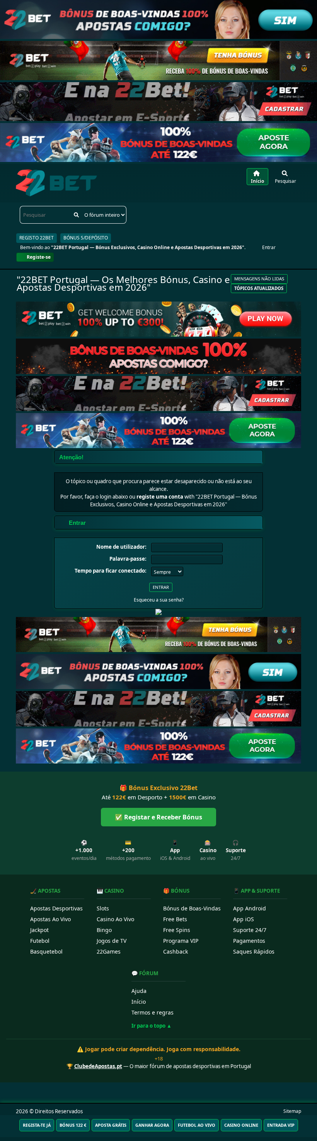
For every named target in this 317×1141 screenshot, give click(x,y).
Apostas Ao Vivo (50, 919)
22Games (109, 951)
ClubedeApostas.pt (98, 1066)
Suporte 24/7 (249, 930)
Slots (103, 908)
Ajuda (139, 990)
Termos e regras (152, 1012)
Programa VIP (180, 940)
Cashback (175, 951)
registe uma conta (159, 496)
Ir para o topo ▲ (151, 1025)
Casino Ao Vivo (115, 919)
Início (138, 1001)
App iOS (243, 919)
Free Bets (175, 919)
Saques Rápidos (253, 951)
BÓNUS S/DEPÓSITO (85, 237)
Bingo (104, 930)
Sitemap (292, 1111)
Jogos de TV (111, 940)
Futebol (39, 940)
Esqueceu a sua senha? (159, 600)
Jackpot (39, 930)
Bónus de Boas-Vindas (192, 908)
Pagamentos (249, 940)
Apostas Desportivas (56, 908)
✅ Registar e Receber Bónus (158, 817)
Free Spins (176, 930)
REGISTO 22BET (36, 237)
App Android (249, 908)
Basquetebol (46, 951)
